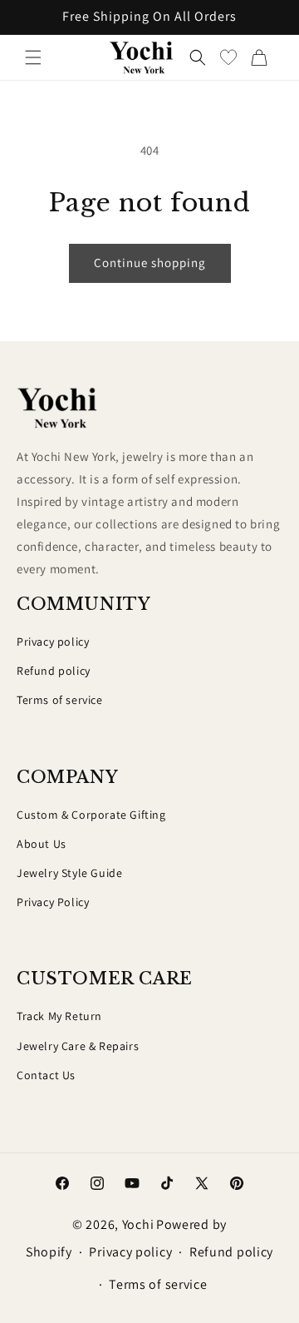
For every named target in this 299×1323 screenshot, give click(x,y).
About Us (41, 843)
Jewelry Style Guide (69, 872)
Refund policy (54, 670)
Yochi (138, 1224)
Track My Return (59, 1015)
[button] (33, 57)
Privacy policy (53, 641)
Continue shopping (150, 262)
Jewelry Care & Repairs (78, 1045)
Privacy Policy (53, 901)
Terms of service (60, 699)
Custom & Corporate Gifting (91, 814)
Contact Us (46, 1075)
